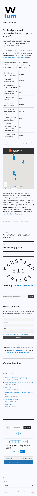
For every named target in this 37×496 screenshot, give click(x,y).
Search (31, 296)
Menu (31, 14)
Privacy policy (15, 491)
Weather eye (8, 404)
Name (4, 317)
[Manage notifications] (33, 492)
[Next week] (16, 441)
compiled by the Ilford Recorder (14, 58)
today (25, 441)
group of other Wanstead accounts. (18, 352)
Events (5, 481)
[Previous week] (13, 441)
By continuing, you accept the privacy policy (16, 334)
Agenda (22, 451)
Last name (6, 322)
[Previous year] (11, 441)
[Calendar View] (17, 433)
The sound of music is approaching (16, 378)
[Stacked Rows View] (20, 433)
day (18, 451)
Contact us (6, 485)
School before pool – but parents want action (19, 382)
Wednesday (8, 458)
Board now (8, 387)
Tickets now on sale (23, 285)
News (4, 477)
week (14, 451)
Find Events (27, 427)
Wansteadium (9, 22)
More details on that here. (12, 214)
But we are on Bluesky (17, 350)
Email (4, 328)
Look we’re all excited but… (13, 399)
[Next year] (20, 441)
